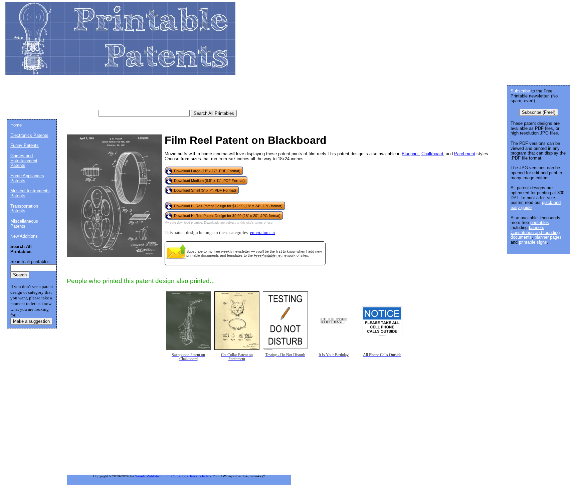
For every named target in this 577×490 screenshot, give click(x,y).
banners (536, 227)
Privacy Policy (200, 476)
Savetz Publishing (149, 476)
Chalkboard (432, 153)
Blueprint (410, 153)
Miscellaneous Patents (24, 224)
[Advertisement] (128, 95)
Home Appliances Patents (27, 178)
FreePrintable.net (267, 255)
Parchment (464, 153)
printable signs (533, 242)
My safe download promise (183, 222)
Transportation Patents (24, 209)
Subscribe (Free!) (538, 112)
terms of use (263, 222)
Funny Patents (24, 145)
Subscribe (194, 251)
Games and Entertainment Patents (23, 160)
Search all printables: (30, 261)
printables (539, 222)
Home (16, 125)
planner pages (548, 237)
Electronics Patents (29, 135)
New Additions (24, 236)
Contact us (179, 476)
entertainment (262, 232)
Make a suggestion (31, 321)
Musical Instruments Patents (30, 193)
